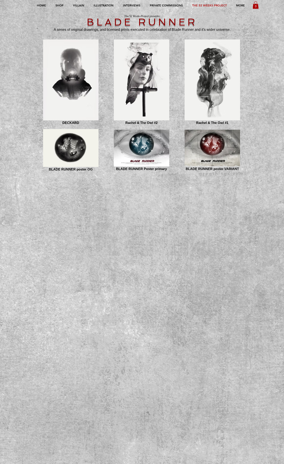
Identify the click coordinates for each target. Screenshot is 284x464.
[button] (255, 5)
